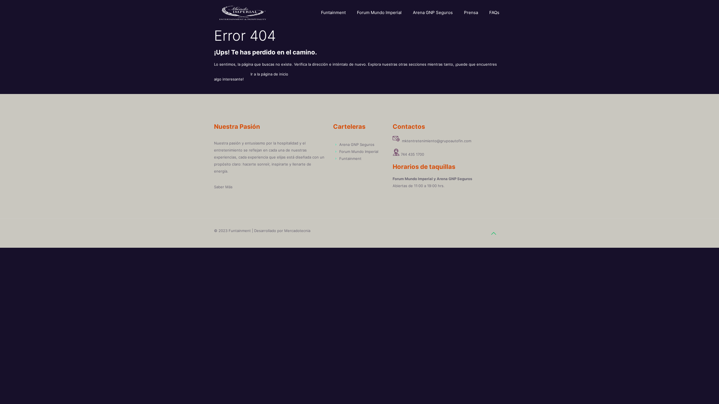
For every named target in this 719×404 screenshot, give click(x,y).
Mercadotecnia (297, 230)
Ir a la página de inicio (269, 74)
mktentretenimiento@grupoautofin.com (435, 141)
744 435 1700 (412, 154)
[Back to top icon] (493, 233)
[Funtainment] (243, 12)
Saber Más (223, 187)
